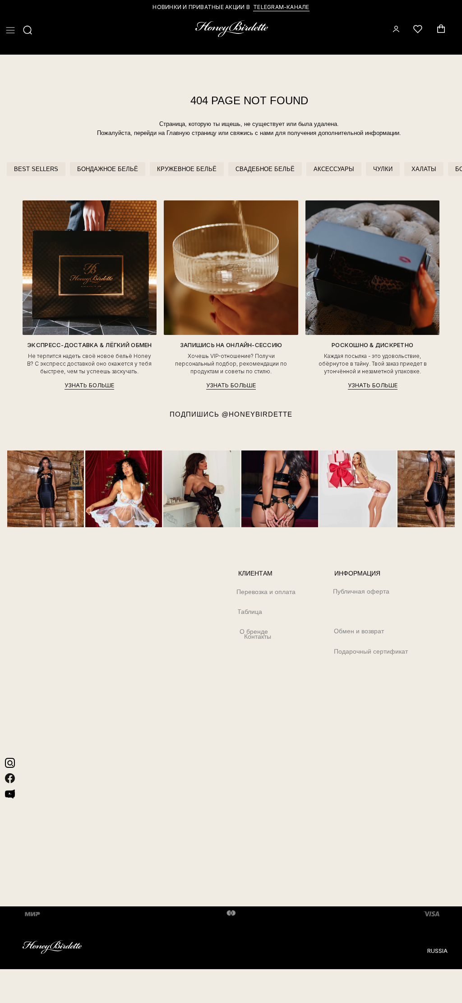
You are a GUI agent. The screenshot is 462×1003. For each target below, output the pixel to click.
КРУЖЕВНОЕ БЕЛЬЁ (187, 169)
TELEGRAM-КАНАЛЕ (281, 7)
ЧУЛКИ (383, 169)
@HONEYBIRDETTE (257, 414)
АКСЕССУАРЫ (334, 169)
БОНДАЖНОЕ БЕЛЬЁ (107, 169)
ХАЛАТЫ (423, 169)
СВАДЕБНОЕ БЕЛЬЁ (265, 169)
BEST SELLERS (36, 169)
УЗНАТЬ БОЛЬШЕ (89, 385)
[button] (10, 30)
